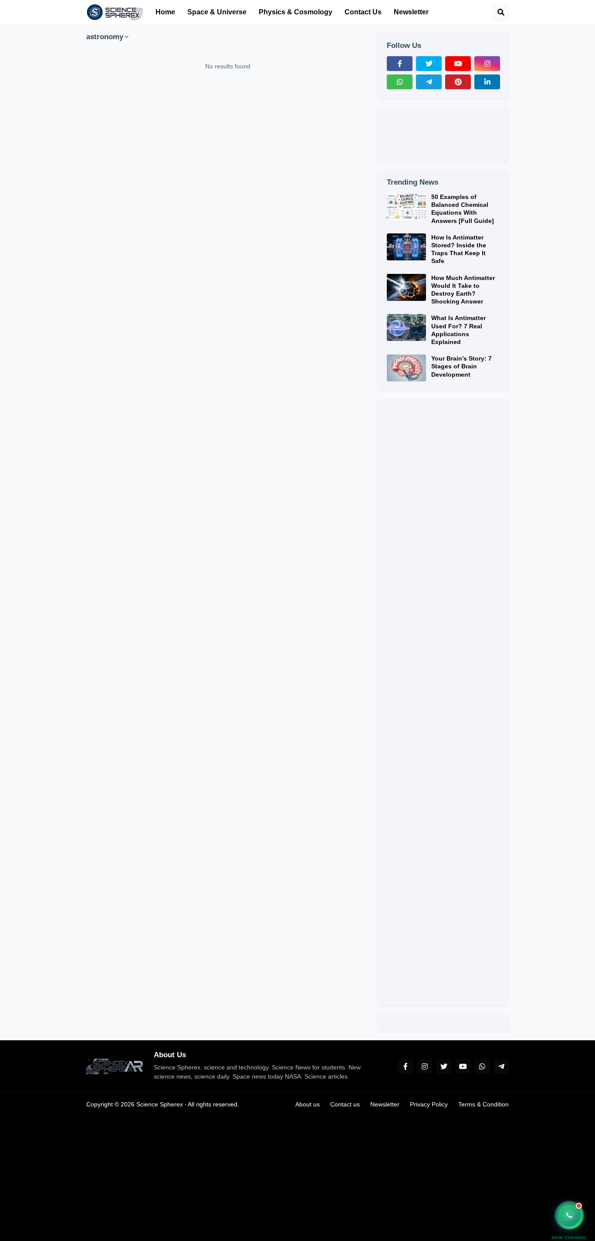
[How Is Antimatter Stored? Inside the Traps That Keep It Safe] (406, 246)
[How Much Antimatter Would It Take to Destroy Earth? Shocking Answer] (406, 287)
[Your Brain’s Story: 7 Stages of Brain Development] (406, 367)
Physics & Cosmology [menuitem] (295, 12)
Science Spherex (159, 1104)
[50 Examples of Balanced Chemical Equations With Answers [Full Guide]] (406, 206)
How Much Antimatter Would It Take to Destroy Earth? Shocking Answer (463, 289)
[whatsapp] (399, 81)
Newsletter (384, 1104)
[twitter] (429, 63)
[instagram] (487, 63)
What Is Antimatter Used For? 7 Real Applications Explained (458, 329)
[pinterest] (458, 81)
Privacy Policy (429, 1104)
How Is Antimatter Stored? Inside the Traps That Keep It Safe (458, 249)
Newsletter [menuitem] (411, 12)
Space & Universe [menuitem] (217, 12)
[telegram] (429, 81)
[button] (501, 12)
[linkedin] (487, 81)
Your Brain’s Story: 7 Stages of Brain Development (461, 366)
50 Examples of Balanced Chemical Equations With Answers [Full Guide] (462, 208)
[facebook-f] (399, 63)
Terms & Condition (483, 1104)
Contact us (345, 1104)
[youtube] (458, 63)
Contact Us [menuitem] (363, 12)
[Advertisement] (227, 178)
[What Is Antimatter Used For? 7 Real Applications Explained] (406, 327)
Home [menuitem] (165, 12)
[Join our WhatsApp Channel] (569, 1215)
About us (307, 1104)
